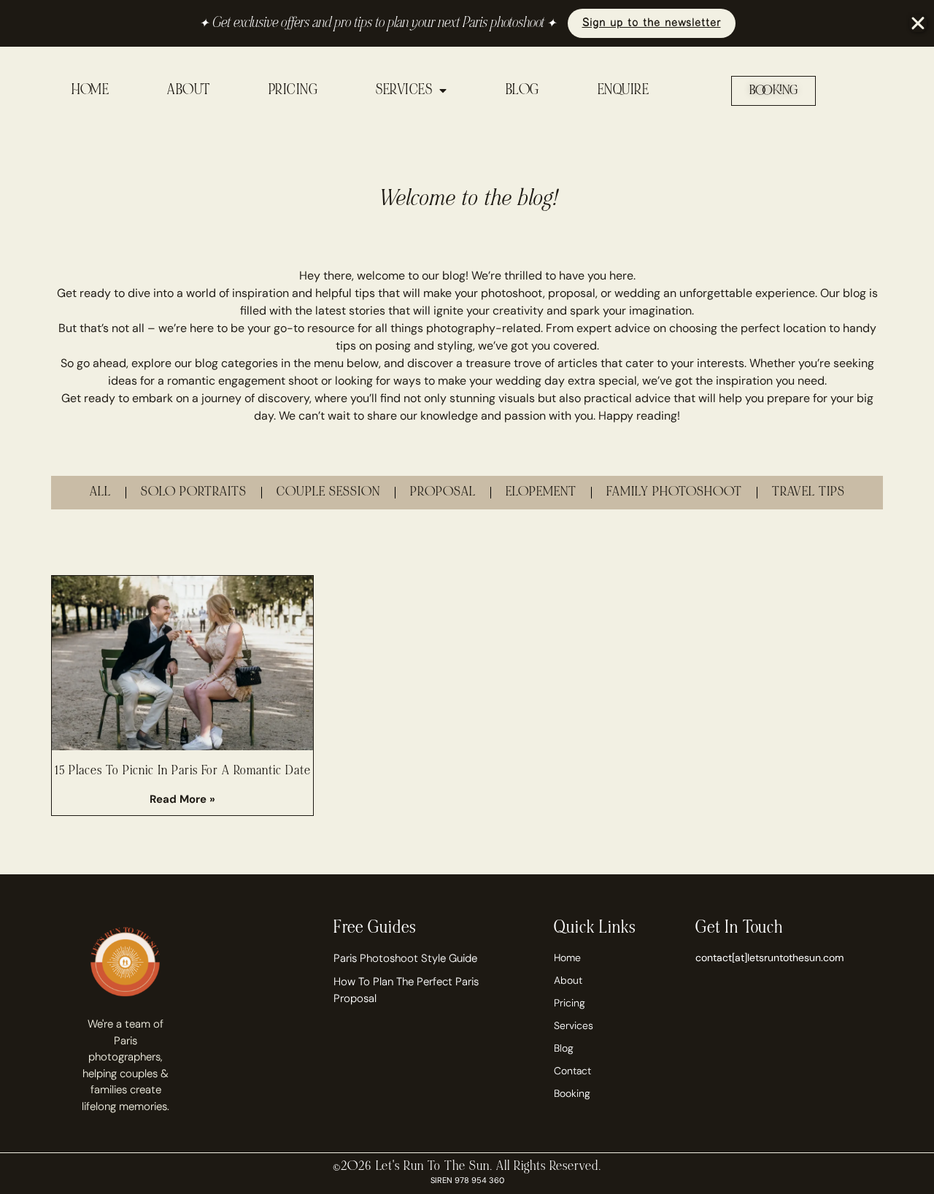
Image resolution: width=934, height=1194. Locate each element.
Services (573, 1025)
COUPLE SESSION (328, 492)
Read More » (182, 799)
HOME (90, 90)
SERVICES (404, 90)
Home (567, 957)
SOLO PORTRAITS (194, 492)
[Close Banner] (918, 23)
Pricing (569, 1002)
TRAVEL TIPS (808, 492)
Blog (564, 1048)
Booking (572, 1093)
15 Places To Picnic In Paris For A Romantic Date (183, 771)
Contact (572, 1070)
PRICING (293, 90)
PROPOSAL (443, 492)
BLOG (522, 90)
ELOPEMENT (541, 492)
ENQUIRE (623, 90)
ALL (100, 492)
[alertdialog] (467, 23)
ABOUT (188, 90)
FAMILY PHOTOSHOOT (674, 492)
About (568, 980)
